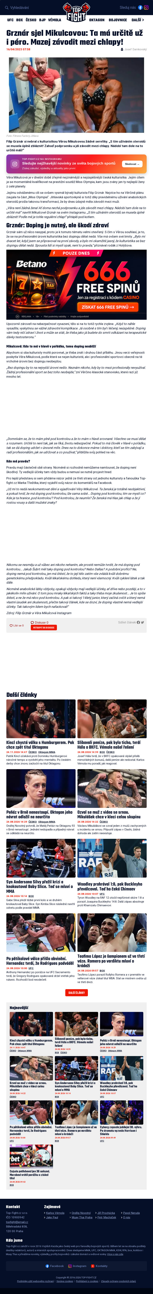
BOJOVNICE (118, 20)
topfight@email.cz (17, 1222)
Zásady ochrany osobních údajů (118, 1281)
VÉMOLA (54, 20)
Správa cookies (65, 1281)
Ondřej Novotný (81, 1213)
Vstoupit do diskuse (43, 628)
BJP (42, 20)
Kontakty (101, 1266)
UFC (10, 20)
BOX (19, 20)
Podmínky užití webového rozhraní (35, 1281)
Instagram (79, 1266)
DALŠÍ (136, 20)
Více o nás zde (115, 1254)
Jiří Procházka (106, 1213)
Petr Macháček (106, 1217)
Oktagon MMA (46, 752)
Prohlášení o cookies (87, 1281)
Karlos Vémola (55, 1213)
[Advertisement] (76, 409)
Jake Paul (52, 1217)
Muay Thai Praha (82, 1217)
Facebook (56, 1266)
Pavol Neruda (131, 1213)
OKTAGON (96, 20)
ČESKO (31, 20)
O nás (126, 1217)
